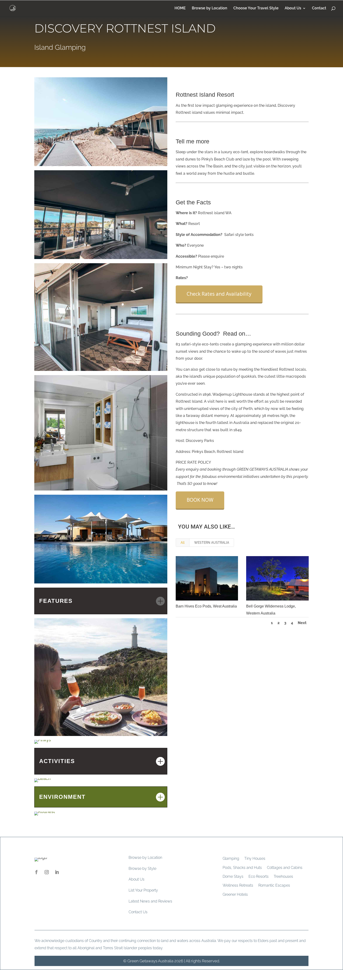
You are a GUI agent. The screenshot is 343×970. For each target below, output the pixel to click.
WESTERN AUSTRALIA (211, 542)
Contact (319, 8)
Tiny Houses (254, 858)
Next (302, 623)
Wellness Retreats (238, 885)
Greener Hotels (235, 894)
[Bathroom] (100, 490)
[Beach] (42, 782)
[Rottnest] (44, 815)
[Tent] (100, 258)
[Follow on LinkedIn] (57, 872)
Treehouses (283, 876)
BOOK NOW (200, 500)
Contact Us (138, 912)
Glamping (231, 858)
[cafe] (100, 735)
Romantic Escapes (274, 885)
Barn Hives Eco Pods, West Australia (206, 606)
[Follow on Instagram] (46, 872)
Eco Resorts (258, 876)
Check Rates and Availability (219, 294)
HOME (180, 8)
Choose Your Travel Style (256, 8)
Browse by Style (142, 868)
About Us (293, 8)
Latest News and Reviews (150, 901)
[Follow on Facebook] (36, 872)
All (183, 542)
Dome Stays (233, 876)
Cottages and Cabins (284, 867)
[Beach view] (100, 165)
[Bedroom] (100, 370)
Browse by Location (209, 8)
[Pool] (100, 583)
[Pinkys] (42, 743)
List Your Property (143, 890)
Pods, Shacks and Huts (242, 867)
